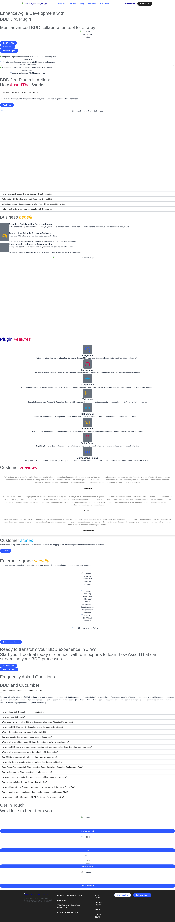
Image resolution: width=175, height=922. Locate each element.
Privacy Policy (98, 903)
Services (72, 4)
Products (61, 4)
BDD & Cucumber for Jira (69, 895)
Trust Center (104, 4)
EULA (97, 909)
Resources (91, 4)
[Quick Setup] (87, 437)
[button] (62, 3)
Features (61, 900)
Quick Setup (87, 443)
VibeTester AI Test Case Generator (68, 906)
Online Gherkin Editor (67, 912)
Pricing (81, 4)
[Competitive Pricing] (87, 451)
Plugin (15, 339)
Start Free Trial (130, 4)
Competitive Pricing (87, 457)
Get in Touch (98, 915)
